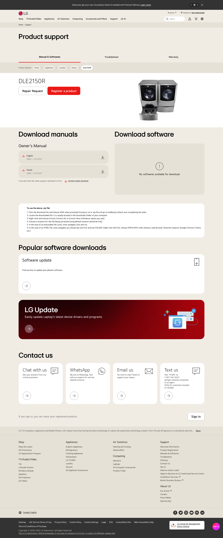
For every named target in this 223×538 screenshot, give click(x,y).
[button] (174, 19)
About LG (165, 486)
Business (171, 13)
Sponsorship (165, 501)
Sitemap (22, 522)
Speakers (23, 474)
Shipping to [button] (193, 13)
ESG (111, 522)
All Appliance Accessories (77, 470)
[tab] (50, 57)
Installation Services (169, 477)
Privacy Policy (60, 522)
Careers (163, 494)
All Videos (23, 481)
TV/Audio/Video (33, 19)
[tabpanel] (111, 201)
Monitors (117, 460)
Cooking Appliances (74, 453)
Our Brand (164, 491)
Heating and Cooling (122, 446)
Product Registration (169, 450)
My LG (163, 467)
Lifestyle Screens (26, 467)
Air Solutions (63, 19)
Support (114, 19)
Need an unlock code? (169, 470)
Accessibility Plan (123, 522)
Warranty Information (169, 446)
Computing (78, 19)
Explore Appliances (74, 446)
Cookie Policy (75, 522)
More (198, 430)
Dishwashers (71, 457)
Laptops (116, 464)
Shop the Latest (25, 446)
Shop (21, 19)
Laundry (69, 463)
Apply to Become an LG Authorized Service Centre (182, 473)
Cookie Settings (91, 522)
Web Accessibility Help (144, 522)
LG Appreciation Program (30, 453)
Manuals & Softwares (169, 453)
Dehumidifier (118, 450)
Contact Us (165, 463)
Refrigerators (72, 450)
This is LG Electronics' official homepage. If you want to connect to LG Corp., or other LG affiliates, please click (67, 533)
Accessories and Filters (96, 19)
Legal (103, 522)
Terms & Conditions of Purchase (32, 526)
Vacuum (69, 467)
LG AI (123, 19)
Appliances (49, 19)
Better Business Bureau (170, 480)
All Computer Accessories (124, 467)
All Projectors (25, 477)
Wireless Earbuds (26, 471)
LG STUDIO (70, 460)
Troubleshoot (166, 457)
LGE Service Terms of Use (40, 522)
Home (21, 25)
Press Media (165, 497)
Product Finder (119, 471)
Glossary (164, 460)
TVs (20, 464)
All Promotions (25, 450)
